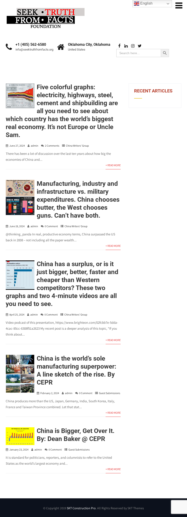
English (146, 3)
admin (34, 145)
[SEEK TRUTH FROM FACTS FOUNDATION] (46, 7)
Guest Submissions (109, 393)
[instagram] (133, 46)
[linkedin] (126, 46)
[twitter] (140, 46)
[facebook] (119, 46)
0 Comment (51, 226)
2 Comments (52, 145)
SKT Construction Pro (81, 508)
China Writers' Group (77, 145)
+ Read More (113, 165)
